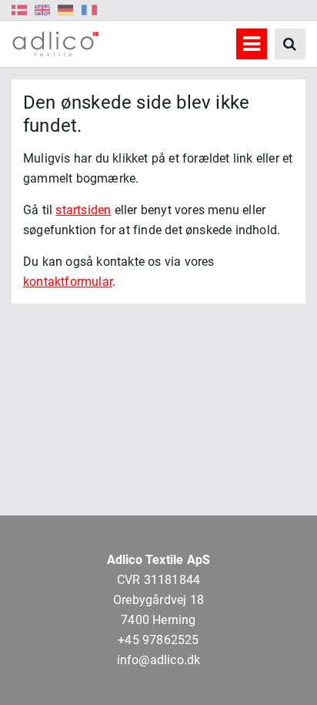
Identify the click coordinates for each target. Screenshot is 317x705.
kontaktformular (67, 281)
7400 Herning (158, 620)
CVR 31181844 (158, 579)
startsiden (83, 210)
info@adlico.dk (159, 660)
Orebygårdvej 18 (158, 600)
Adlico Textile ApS (159, 559)
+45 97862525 (158, 640)
